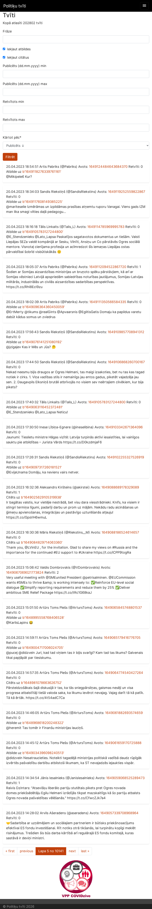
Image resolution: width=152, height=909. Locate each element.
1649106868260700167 (126, 362)
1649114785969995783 (105, 227)
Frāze (7, 31)
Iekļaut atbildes (19, 49)
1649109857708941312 (126, 332)
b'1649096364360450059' (43, 307)
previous (26, 851)
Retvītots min (13, 102)
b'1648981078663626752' (41, 683)
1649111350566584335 (107, 302)
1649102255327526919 (125, 457)
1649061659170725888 (123, 743)
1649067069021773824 (25, 572)
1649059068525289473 (125, 778)
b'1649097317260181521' (42, 467)
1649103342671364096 (124, 427)
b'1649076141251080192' (42, 342)
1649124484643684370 (108, 167)
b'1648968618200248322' (43, 723)
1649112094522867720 (107, 267)
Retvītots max (14, 120)
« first (10, 851)
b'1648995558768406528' (43, 617)
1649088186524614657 (120, 532)
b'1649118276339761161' (41, 172)
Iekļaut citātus (18, 57)
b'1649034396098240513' (43, 753)
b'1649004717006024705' (43, 648)
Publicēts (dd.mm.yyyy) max (25, 84)
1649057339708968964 (119, 813)
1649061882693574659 (124, 713)
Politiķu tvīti (14, 5)
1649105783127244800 (106, 402)
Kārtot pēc (12, 137)
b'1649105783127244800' (42, 232)
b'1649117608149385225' (42, 202)
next (72, 851)
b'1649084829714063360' (41, 542)
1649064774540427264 (124, 673)
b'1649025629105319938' (41, 497)
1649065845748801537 (123, 607)
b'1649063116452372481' (42, 407)
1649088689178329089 (120, 487)
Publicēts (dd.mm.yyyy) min (24, 66)
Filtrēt (10, 157)
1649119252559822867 (126, 192)
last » (85, 851)
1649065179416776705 (122, 638)
